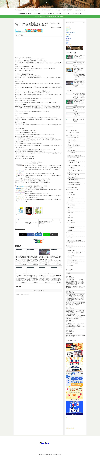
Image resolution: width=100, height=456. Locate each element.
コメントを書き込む (39, 290)
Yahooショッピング (70, 32)
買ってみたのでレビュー (20, 229)
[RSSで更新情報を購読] (41, 241)
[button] (60, 35)
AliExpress (68, 43)
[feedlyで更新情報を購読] (38, 241)
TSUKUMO (68, 34)
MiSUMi (67, 40)
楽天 (67, 30)
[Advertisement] (38, 46)
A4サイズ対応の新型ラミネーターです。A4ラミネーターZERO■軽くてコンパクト (20, 197)
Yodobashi (68, 28)
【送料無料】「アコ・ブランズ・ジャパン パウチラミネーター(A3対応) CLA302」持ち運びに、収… (20, 172)
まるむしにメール (70, 428)
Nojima (67, 36)
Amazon (68, 27)
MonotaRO (68, 38)
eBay (67, 42)
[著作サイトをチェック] (36, 241)
